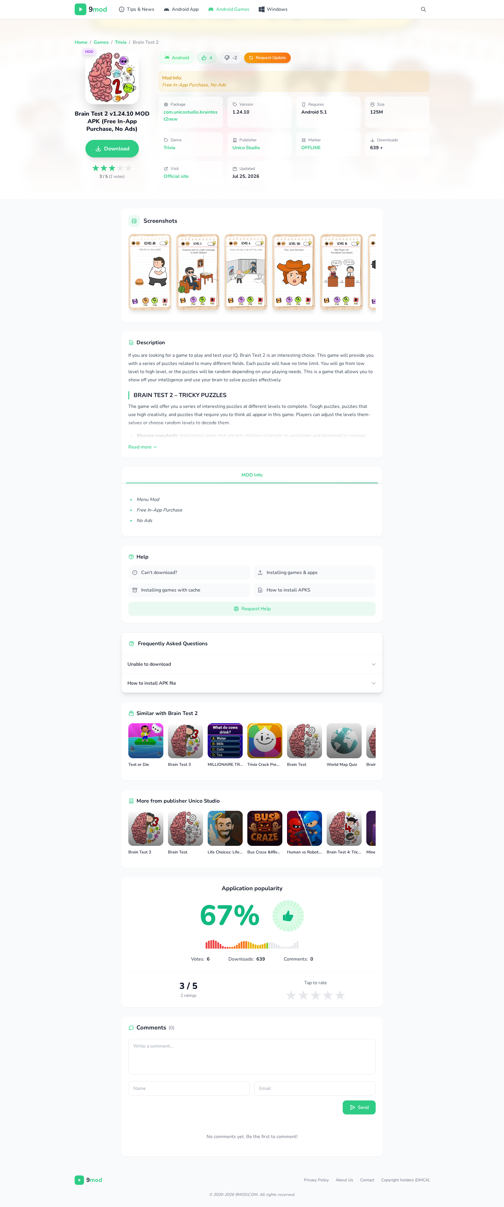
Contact (367, 1180)
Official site (176, 176)
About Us (344, 1180)
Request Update (271, 57)
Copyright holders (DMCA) (405, 1180)
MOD (89, 51)
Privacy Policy (316, 1180)
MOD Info (252, 475)
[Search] (423, 9)
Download (117, 148)
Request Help (256, 609)
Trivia (169, 148)
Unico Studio (246, 148)
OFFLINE (311, 148)
